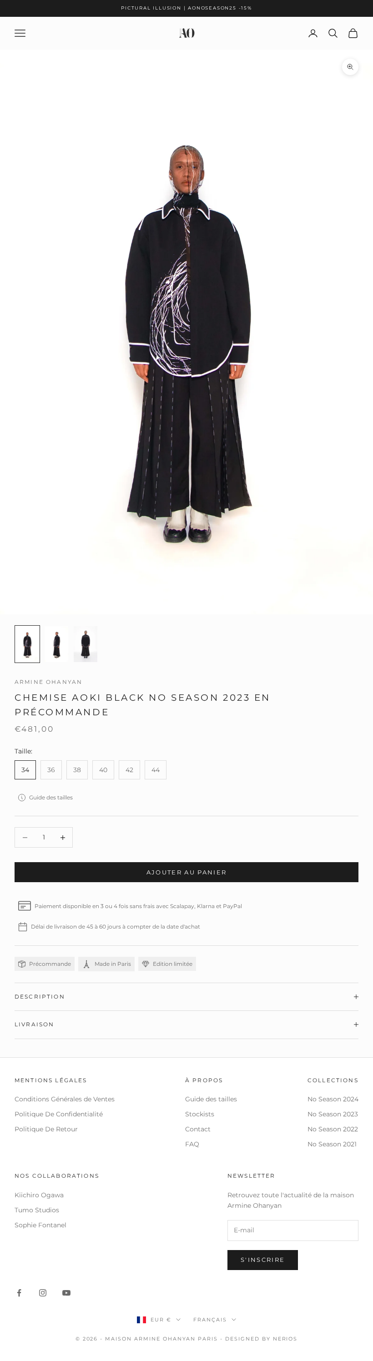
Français (210, 1319)
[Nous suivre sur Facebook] (19, 1292)
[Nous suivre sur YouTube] (66, 1292)
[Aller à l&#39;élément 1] (27, 644)
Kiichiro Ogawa (39, 1195)
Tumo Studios (37, 1210)
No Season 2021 (332, 1144)
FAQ (192, 1144)
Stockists (199, 1114)
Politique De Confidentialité (59, 1114)
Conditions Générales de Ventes (65, 1099)
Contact (198, 1129)
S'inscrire (263, 1259)
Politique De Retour (46, 1129)
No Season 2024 (332, 1099)
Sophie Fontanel (40, 1225)
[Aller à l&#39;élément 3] (85, 644)
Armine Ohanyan (48, 681)
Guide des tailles (51, 797)
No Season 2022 (332, 1129)
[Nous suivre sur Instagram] (42, 1292)
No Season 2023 (332, 1114)
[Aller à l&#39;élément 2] (56, 644)
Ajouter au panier (186, 872)
